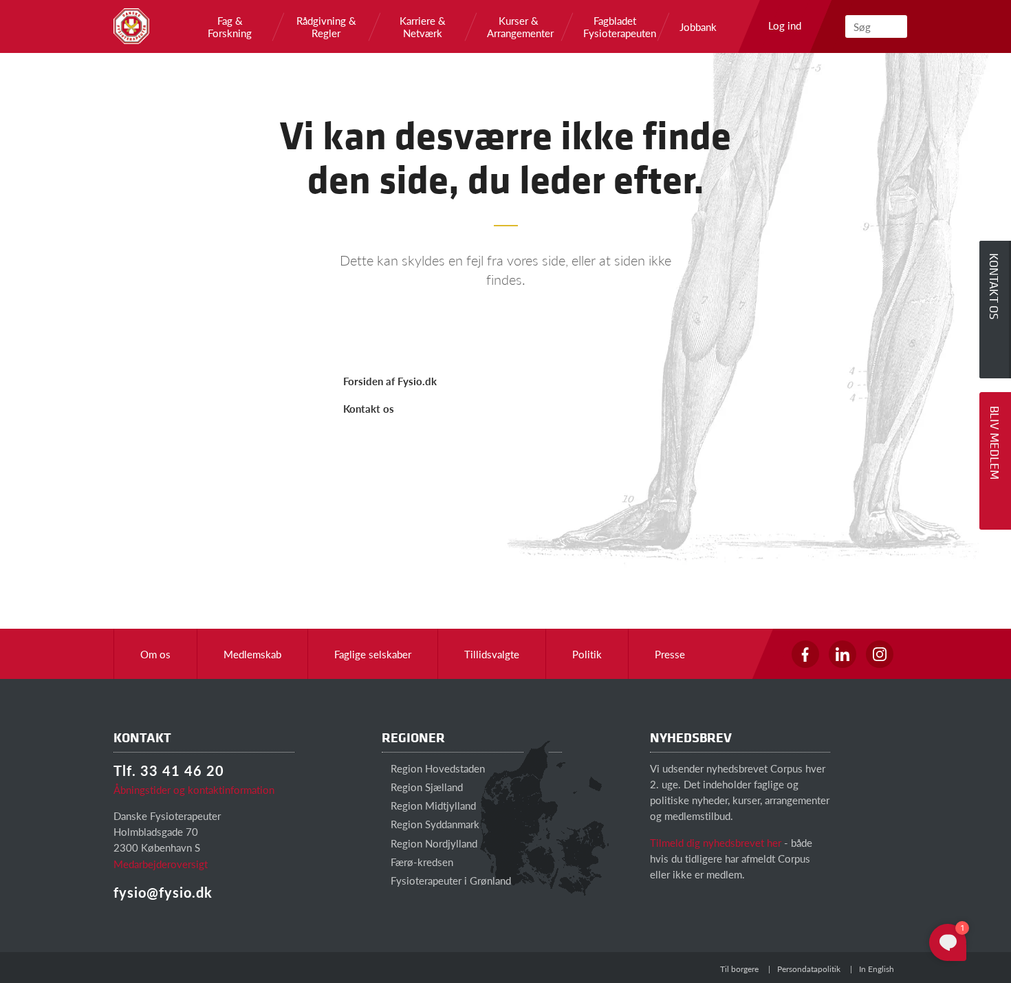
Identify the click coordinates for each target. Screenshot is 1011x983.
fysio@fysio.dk (163, 892)
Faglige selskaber (372, 654)
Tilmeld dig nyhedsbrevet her (715, 842)
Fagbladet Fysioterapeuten (614, 26)
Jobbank (698, 27)
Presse (670, 654)
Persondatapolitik (808, 969)
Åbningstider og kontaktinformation (193, 789)
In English (876, 969)
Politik (587, 654)
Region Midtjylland (432, 805)
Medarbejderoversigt (160, 863)
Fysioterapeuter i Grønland (449, 880)
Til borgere (739, 969)
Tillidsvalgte (491, 654)
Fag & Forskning (230, 26)
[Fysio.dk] (131, 26)
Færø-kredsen (420, 861)
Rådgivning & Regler (326, 26)
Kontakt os (368, 408)
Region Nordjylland (432, 843)
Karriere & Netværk (423, 26)
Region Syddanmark (433, 824)
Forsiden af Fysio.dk (390, 381)
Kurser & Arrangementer (518, 26)
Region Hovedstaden (436, 768)
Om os (155, 654)
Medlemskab (252, 654)
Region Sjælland (425, 786)
